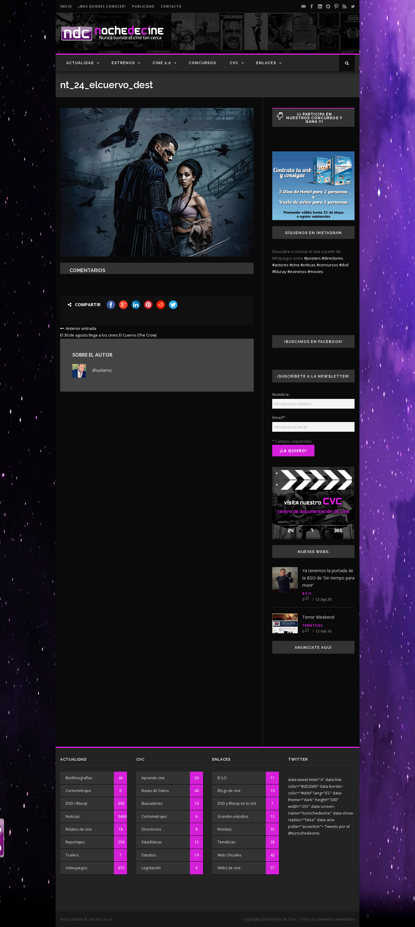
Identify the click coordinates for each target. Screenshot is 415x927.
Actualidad (80, 63)
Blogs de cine (229, 790)
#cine (295, 265)
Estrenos (123, 63)
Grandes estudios (233, 816)
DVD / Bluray (76, 803)
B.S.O (306, 593)
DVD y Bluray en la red (237, 803)
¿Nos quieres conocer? (102, 6)
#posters (312, 258)
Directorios (151, 829)
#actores (280, 265)
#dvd (343, 265)
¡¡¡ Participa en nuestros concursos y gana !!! (314, 118)
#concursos (327, 265)
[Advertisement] (284, 38)
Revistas (225, 829)
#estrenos (297, 271)
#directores (332, 258)
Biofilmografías (79, 777)
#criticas (308, 265)
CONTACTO (171, 6)
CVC (234, 63)
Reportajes (75, 842)
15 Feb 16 (323, 631)
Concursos (202, 63)
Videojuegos (76, 867)
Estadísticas (152, 842)
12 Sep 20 (323, 599)
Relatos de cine (79, 829)
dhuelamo (102, 370)
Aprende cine (153, 777)
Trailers (72, 855)
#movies (315, 271)
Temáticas (312, 625)
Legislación (151, 867)
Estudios (149, 855)
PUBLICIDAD (143, 6)
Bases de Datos (155, 790)
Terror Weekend (318, 617)
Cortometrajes (78, 790)
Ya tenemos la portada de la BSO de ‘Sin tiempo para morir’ (328, 578)
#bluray (279, 271)
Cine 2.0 (162, 63)
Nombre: (281, 394)
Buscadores (152, 803)
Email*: (279, 417)
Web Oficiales (229, 855)
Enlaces (266, 63)
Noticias (73, 816)
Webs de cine (229, 867)
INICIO (66, 6)
